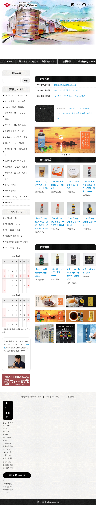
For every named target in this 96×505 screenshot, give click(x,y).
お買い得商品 (10, 185)
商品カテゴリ (48, 61)
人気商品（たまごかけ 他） (16, 137)
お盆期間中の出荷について (65, 85)
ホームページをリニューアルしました (70, 96)
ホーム (9, 61)
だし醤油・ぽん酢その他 (15, 125)
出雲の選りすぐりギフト (15, 161)
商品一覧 (8, 203)
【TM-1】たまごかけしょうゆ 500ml (73, 221)
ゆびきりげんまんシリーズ (16, 95)
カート (77, 4)
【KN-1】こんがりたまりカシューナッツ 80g (41, 185)
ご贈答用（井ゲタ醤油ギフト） (16, 152)
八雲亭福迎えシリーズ (14, 131)
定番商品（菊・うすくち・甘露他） (17, 116)
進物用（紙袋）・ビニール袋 (17, 197)
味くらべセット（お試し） (16, 143)
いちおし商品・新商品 (14, 107)
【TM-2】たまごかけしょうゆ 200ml (89, 221)
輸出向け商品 (10, 191)
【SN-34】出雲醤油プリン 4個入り (57, 185)
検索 (26, 80)
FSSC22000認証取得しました (66, 90)
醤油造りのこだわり (28, 61)
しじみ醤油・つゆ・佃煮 (15, 101)
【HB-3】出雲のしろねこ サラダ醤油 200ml (57, 221)
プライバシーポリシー (14, 248)
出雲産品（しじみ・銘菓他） (17, 167)
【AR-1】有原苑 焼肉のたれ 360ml (41, 272)
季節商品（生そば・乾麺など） (16, 176)
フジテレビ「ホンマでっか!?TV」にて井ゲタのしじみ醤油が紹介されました (74, 113)
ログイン (90, 4)
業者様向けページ (86, 61)
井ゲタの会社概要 (12, 230)
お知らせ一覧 (11, 218)
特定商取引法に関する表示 (16, 242)
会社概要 (67, 61)
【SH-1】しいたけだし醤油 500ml (57, 272)
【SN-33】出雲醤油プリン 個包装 (73, 185)
